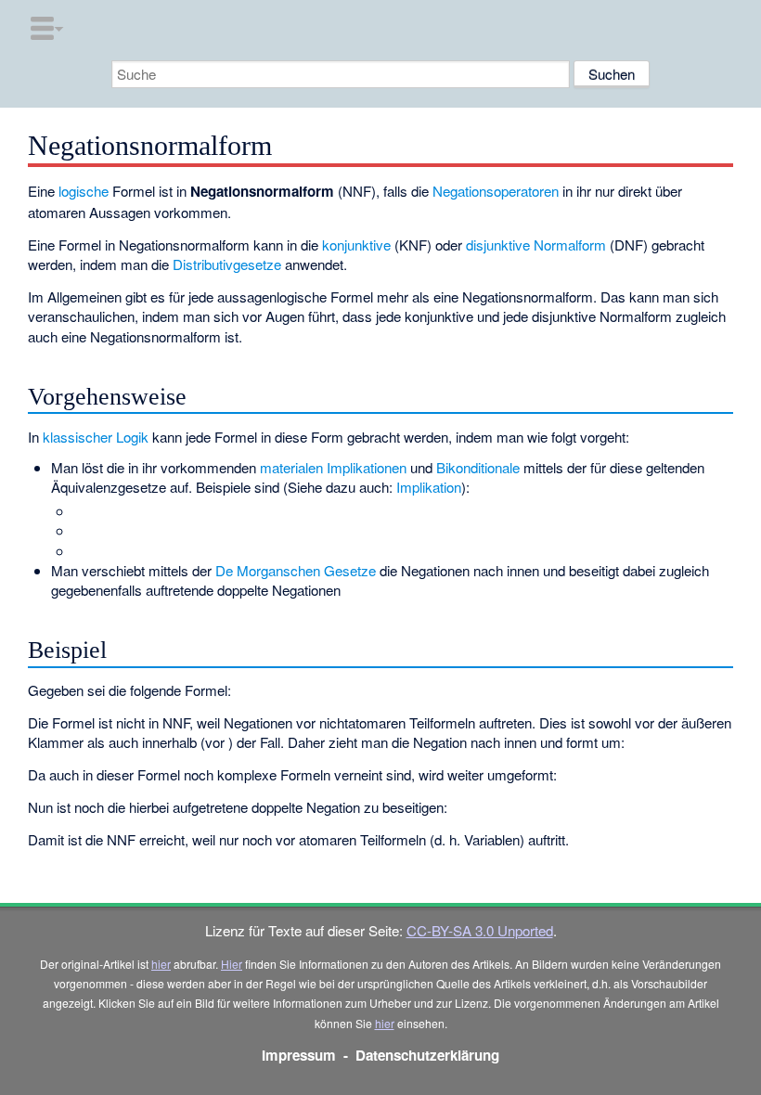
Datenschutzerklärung (427, 1055)
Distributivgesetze (227, 264)
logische (83, 190)
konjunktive (356, 244)
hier (161, 964)
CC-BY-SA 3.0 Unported (479, 930)
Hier (231, 964)
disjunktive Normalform (536, 244)
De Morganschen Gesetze (295, 570)
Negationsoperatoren (495, 190)
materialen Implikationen (333, 467)
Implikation (428, 486)
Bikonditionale (478, 467)
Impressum (299, 1055)
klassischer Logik (95, 436)
